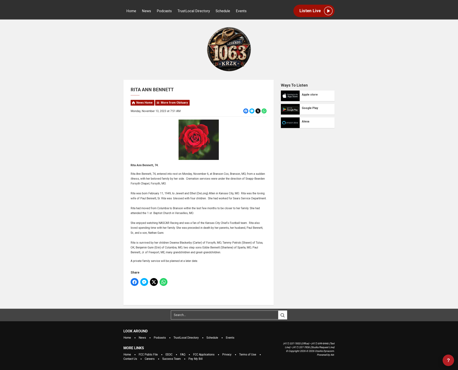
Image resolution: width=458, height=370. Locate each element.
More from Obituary (174, 102)
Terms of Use (247, 354)
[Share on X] (257, 110)
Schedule (223, 11)
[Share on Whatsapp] (264, 110)
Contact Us (130, 358)
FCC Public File (148, 354)
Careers (150, 358)
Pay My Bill (195, 358)
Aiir (332, 354)
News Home (144, 102)
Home (131, 11)
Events (241, 11)
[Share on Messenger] (251, 110)
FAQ (182, 354)
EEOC (168, 354)
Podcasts (164, 11)
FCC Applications (204, 354)
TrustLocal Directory (193, 11)
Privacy (227, 354)
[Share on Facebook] (245, 110)
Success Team (171, 358)
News (146, 11)
